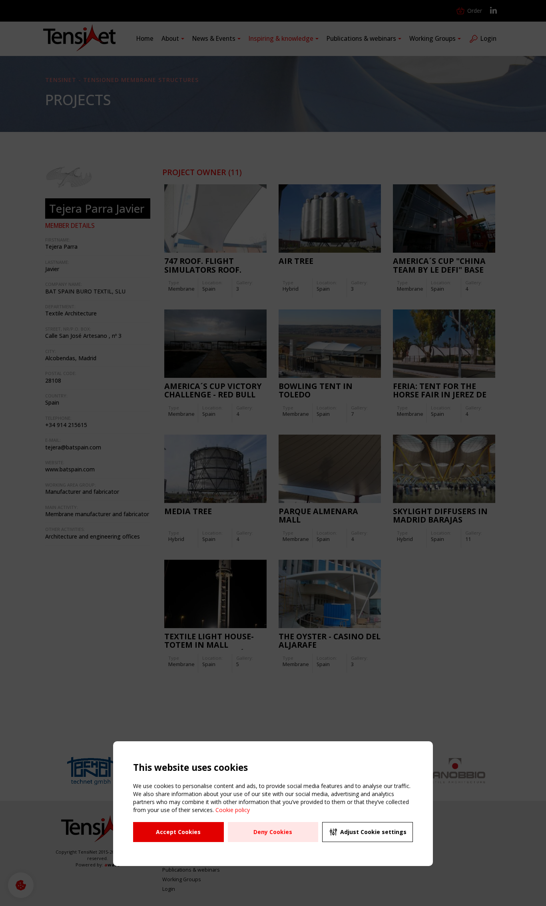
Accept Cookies (178, 832)
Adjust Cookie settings (373, 832)
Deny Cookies (272, 832)
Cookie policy (232, 810)
